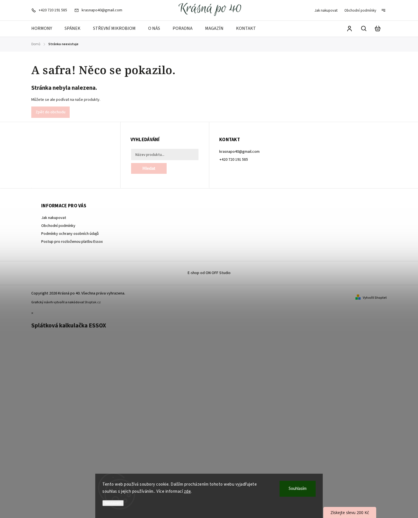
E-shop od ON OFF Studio (209, 273)
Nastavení (113, 503)
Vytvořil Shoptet (375, 297)
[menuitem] (44, 29)
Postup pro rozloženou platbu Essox (72, 242)
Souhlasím (298, 489)
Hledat (148, 168)
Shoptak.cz (92, 302)
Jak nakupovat (326, 10)
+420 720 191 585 (233, 159)
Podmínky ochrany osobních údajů (70, 234)
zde (187, 491)
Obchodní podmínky (360, 10)
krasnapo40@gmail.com (239, 151)
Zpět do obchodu (50, 112)
